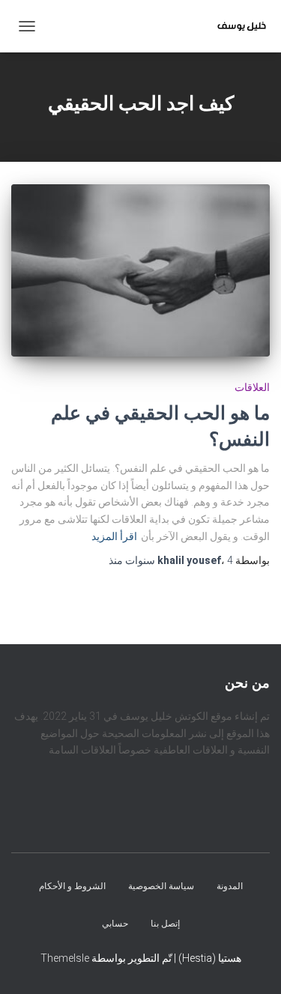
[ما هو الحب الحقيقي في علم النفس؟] (140, 270)
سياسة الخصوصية (161, 887)
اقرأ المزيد (114, 536)
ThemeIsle (64, 958)
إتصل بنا (165, 923)
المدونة (230, 887)
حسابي (115, 923)
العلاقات (252, 387)
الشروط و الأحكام (72, 887)
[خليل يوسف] (236, 26)
